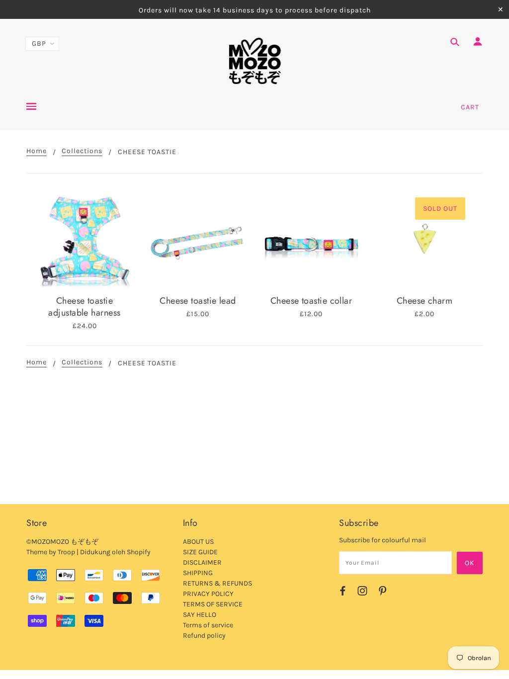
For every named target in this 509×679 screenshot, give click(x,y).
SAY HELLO (199, 614)
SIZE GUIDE (200, 552)
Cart (470, 107)
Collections (82, 151)
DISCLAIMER (202, 562)
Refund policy (204, 635)
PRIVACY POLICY (208, 594)
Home (36, 151)
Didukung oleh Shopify (115, 552)
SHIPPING (198, 573)
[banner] (255, 61)
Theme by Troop (50, 552)
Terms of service (208, 625)
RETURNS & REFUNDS (217, 583)
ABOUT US (198, 541)
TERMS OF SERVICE (213, 604)
